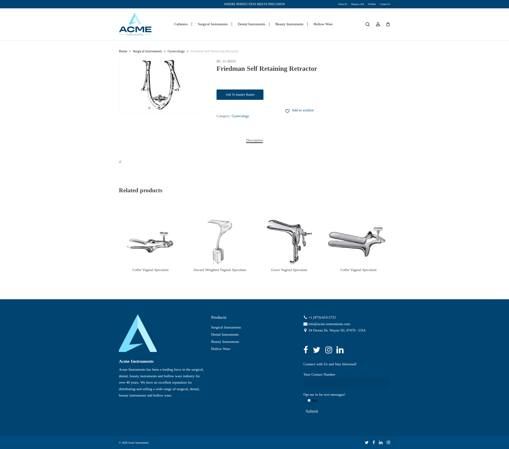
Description (254, 140)
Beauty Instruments (225, 342)
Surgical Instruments (147, 51)
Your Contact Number (319, 374)
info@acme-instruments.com (329, 324)
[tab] (254, 140)
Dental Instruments (225, 334)
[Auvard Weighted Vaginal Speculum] (219, 242)
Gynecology (176, 51)
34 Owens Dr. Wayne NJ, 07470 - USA (337, 330)
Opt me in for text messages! (324, 397)
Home (123, 51)
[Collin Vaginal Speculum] (150, 242)
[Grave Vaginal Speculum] (289, 242)
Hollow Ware (220, 349)
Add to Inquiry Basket (239, 94)
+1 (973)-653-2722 (322, 317)
